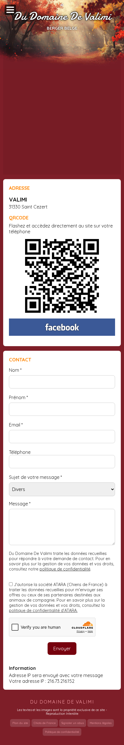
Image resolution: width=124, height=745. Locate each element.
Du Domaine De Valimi (62, 16)
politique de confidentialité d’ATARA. (43, 610)
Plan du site (20, 723)
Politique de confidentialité (62, 731)
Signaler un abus (72, 723)
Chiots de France (45, 723)
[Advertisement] (62, 110)
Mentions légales (101, 723)
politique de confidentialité (65, 569)
